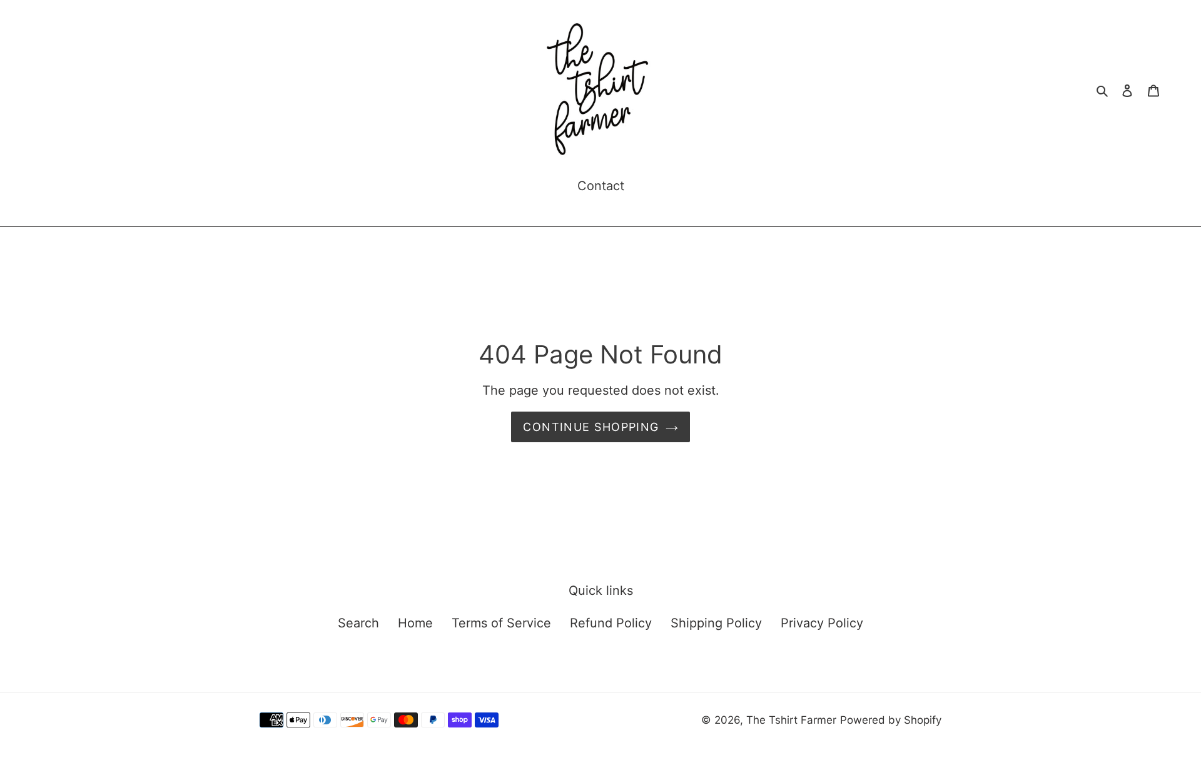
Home (415, 623)
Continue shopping (591, 426)
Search (358, 623)
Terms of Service (501, 623)
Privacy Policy (822, 623)
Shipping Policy (716, 623)
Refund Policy (611, 623)
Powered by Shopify (890, 720)
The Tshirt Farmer (791, 720)
